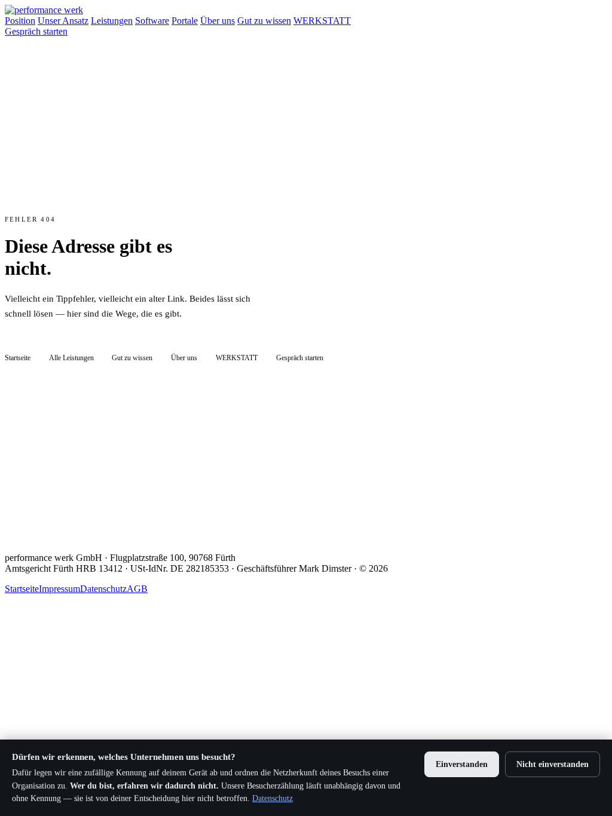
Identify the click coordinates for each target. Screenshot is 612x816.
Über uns (217, 21)
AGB (137, 589)
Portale (185, 21)
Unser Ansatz (63, 21)
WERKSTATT (322, 21)
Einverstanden (462, 764)
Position (20, 21)
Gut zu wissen (264, 21)
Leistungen (112, 21)
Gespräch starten (36, 31)
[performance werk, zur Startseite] (44, 10)
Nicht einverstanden (552, 764)
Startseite (17, 358)
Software (152, 21)
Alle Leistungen (71, 358)
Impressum (59, 589)
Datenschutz (103, 589)
